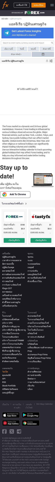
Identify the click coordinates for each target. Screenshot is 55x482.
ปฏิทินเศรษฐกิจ (9, 257)
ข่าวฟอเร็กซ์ (7, 281)
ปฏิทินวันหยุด (8, 267)
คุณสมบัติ (6, 375)
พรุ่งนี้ (33, 49)
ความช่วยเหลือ (34, 375)
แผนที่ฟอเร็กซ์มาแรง (11, 299)
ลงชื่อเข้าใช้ (21, 5)
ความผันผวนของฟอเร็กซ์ (13, 274)
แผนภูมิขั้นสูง (8, 392)
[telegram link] (19, 431)
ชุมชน (30, 257)
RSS (4, 382)
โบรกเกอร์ (6, 316)
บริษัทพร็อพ (33, 344)
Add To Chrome (18, 194)
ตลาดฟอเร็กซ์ (8, 271)
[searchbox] (25, 43)
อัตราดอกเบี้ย (8, 264)
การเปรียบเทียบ (34, 361)
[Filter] (51, 61)
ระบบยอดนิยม (34, 264)
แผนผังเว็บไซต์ (28, 406)
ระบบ (30, 260)
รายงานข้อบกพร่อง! (36, 382)
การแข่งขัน (33, 271)
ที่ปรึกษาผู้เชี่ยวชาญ (11, 351)
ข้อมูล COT (7, 288)
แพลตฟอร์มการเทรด (11, 347)
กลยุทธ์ (31, 267)
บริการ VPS (7, 323)
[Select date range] (43, 54)
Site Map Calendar (44, 404)
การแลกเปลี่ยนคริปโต (12, 354)
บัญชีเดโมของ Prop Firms (39, 358)
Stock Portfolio (9, 385)
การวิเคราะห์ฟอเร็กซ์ (11, 285)
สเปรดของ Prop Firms (38, 354)
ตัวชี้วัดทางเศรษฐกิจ (11, 302)
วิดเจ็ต (5, 372)
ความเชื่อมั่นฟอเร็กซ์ (37, 278)
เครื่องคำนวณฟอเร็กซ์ (12, 295)
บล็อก (30, 389)
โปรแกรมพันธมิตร (10, 337)
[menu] (52, 5)
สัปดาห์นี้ (47, 49)
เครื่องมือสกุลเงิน (9, 306)
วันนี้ (22, 49)
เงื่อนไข (5, 404)
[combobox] (27, 43)
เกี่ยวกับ (31, 385)
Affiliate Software (10, 389)
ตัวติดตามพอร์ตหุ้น (10, 361)
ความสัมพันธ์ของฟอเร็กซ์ (13, 278)
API (3, 379)
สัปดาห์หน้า (16, 54)
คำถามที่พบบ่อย (34, 372)
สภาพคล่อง (7, 292)
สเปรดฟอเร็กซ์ (34, 316)
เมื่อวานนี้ (8, 49)
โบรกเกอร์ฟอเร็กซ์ (36, 319)
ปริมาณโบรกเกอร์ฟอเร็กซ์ (39, 326)
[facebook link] (4, 431)
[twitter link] (12, 431)
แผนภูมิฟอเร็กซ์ (34, 274)
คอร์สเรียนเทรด (9, 358)
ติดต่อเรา (32, 379)
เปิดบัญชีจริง (14, 240)
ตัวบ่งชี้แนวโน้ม (35, 281)
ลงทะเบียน (38, 5)
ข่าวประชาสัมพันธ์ (36, 337)
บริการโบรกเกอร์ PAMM (13, 340)
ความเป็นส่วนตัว (17, 406)
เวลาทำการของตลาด (11, 260)
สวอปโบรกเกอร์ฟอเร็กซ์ (38, 323)
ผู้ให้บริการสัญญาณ (11, 326)
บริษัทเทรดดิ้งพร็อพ (10, 319)
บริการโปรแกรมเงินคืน (12, 344)
